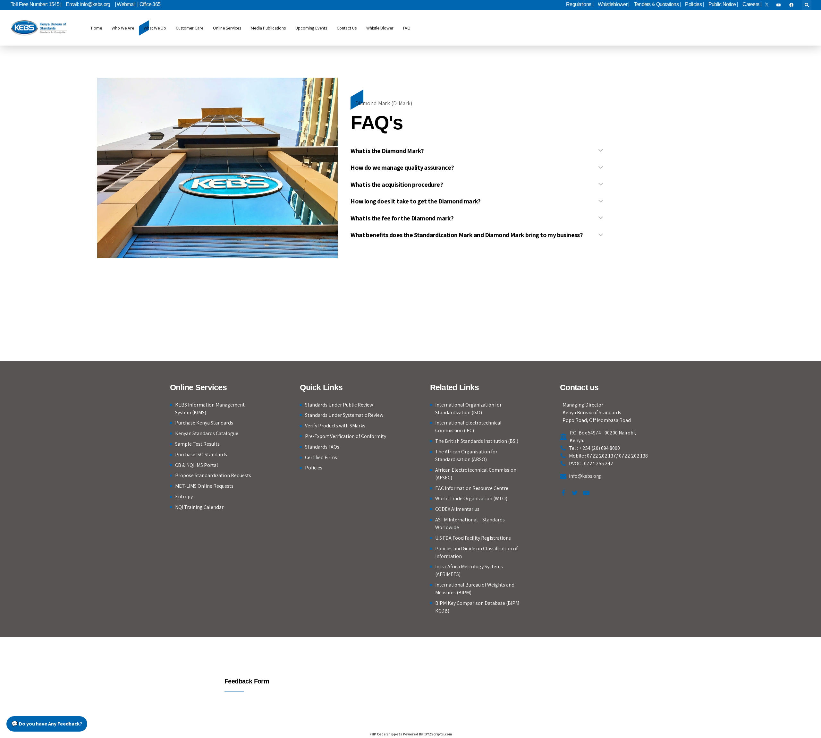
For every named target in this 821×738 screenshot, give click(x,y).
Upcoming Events (311, 28)
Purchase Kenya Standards (204, 422)
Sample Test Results (197, 444)
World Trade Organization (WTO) (471, 498)
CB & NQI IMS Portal (196, 465)
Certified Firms (321, 457)
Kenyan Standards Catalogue (206, 433)
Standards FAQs (322, 446)
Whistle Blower (380, 28)
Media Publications (268, 28)
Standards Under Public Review (339, 404)
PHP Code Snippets (385, 734)
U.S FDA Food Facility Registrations (473, 538)
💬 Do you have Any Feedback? (47, 723)
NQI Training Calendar (199, 507)
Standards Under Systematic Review (344, 415)
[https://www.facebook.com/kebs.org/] (792, 5)
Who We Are (123, 28)
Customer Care (189, 28)
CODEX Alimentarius (457, 509)
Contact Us (347, 28)
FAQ (406, 28)
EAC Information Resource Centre (471, 488)
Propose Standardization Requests (213, 475)
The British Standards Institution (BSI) (476, 441)
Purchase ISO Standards (201, 454)
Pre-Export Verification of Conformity (345, 436)
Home (96, 28)
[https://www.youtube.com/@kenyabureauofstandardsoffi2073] (779, 5)
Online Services (227, 28)
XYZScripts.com (438, 734)
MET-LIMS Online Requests (204, 486)
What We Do (155, 28)
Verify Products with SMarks (335, 425)
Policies (313, 467)
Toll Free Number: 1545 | (36, 4)
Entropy (184, 496)
